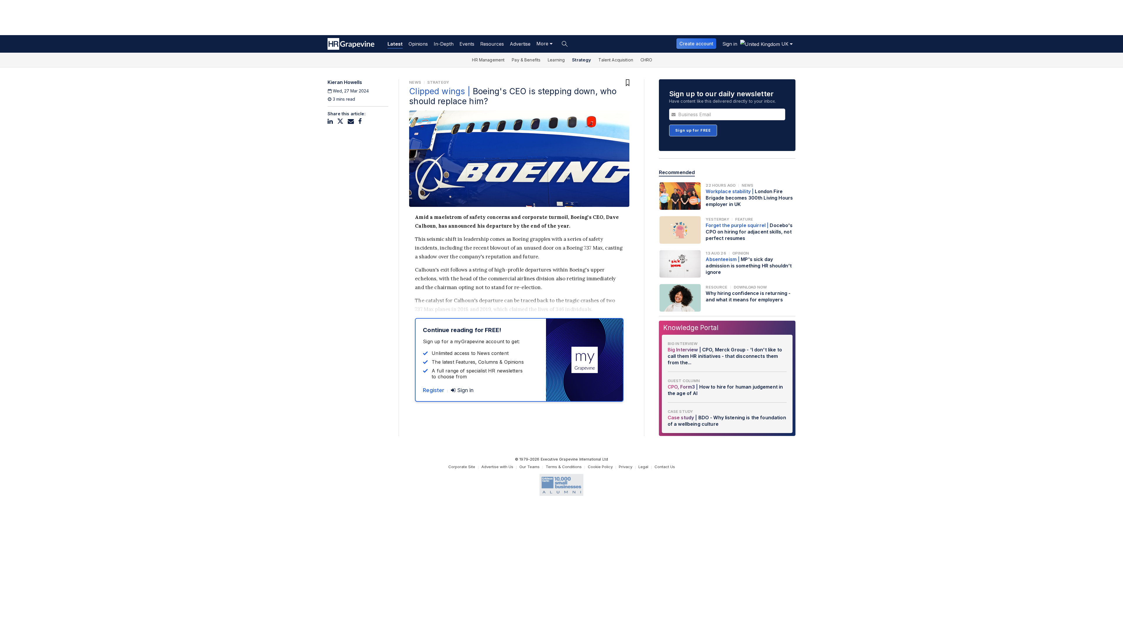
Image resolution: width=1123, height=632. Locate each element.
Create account (696, 44)
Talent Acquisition (615, 59)
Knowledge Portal (691, 328)
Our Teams (529, 466)
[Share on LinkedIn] (330, 121)
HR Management (488, 59)
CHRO (646, 59)
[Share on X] (340, 121)
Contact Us (664, 466)
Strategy (581, 60)
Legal (643, 466)
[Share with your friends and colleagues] (351, 121)
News (415, 82)
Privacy (625, 466)
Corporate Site (461, 466)
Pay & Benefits (526, 59)
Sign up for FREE (693, 130)
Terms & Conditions (564, 466)
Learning (556, 59)
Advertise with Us (497, 466)
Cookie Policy (600, 466)
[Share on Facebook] (360, 121)
